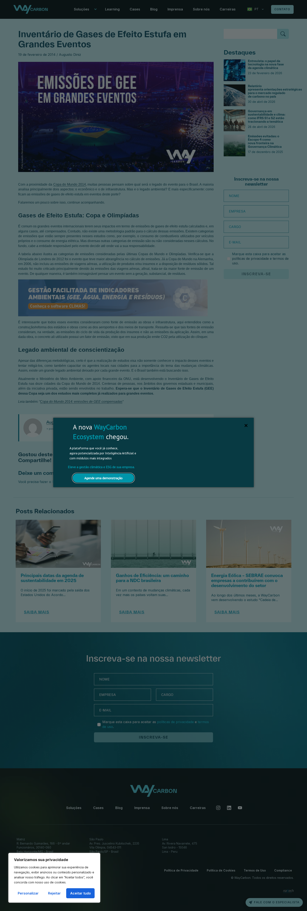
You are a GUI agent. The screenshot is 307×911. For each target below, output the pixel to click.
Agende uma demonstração (103, 478)
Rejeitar (54, 893)
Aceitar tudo (80, 893)
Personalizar (28, 893)
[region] (54, 878)
